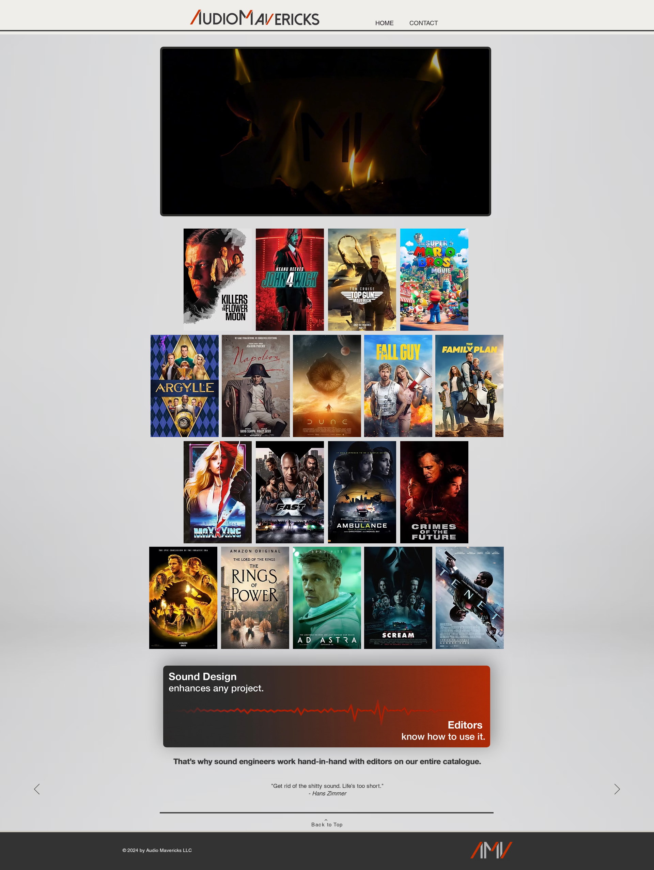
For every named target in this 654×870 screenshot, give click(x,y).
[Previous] (37, 789)
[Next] (617, 789)
